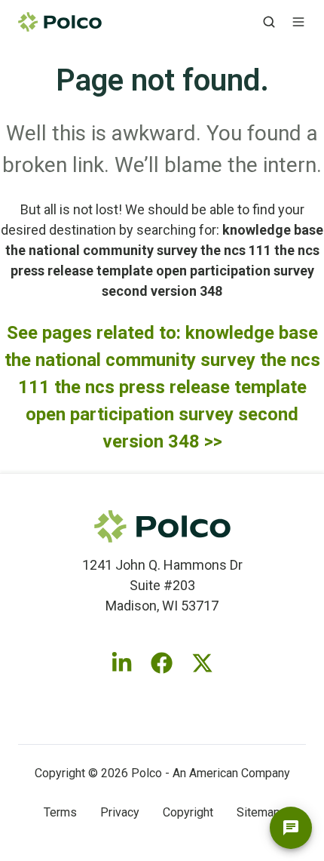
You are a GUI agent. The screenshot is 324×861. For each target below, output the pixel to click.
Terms (60, 812)
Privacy (119, 812)
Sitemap (258, 812)
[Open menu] (298, 21)
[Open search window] (269, 21)
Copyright (188, 812)
